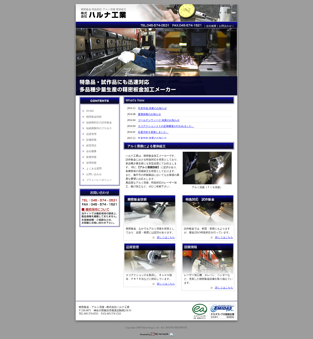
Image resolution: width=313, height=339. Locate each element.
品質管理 (91, 134)
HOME (90, 111)
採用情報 (91, 162)
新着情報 (91, 157)
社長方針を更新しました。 (153, 132)
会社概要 (211, 26)
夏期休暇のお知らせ (149, 114)
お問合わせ (225, 26)
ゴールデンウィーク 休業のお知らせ (158, 120)
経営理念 (91, 145)
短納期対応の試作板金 (99, 122)
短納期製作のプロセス (99, 128)
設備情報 (91, 139)
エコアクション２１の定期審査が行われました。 (166, 126)
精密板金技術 (94, 116)
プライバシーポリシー (99, 180)
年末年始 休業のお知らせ (152, 108)
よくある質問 (94, 168)
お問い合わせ (94, 174)
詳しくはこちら (166, 237)
